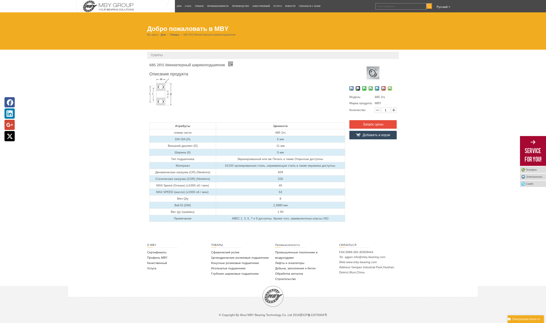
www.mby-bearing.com (361, 262)
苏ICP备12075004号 (313, 315)
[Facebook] (9, 102)
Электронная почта (536, 176)
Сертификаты (156, 252)
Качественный (157, 263)
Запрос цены (373, 124)
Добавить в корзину (376, 136)
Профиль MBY (157, 257)
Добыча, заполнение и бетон (295, 268)
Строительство (285, 279)
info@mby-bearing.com (369, 257)
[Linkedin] (9, 113)
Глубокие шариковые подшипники (235, 273)
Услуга (151, 268)
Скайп (529, 183)
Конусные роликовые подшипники (235, 263)
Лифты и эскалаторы (289, 263)
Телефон (531, 169)
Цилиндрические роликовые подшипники (240, 257)
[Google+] (9, 125)
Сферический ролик (225, 252)
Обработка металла (289, 273)
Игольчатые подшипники (228, 268)
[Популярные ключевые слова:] (429, 6)
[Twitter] (9, 136)
